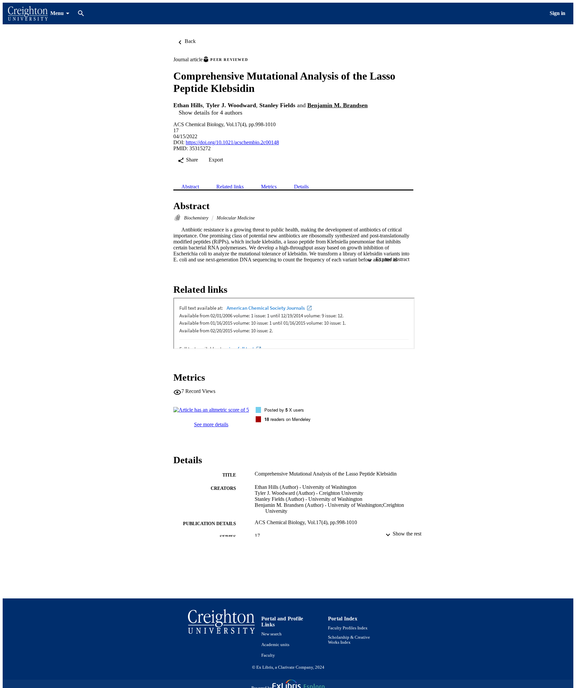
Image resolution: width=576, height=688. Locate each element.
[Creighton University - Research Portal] (28, 13)
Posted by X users (284, 410)
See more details (211, 424)
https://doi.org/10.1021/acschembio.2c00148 (232, 142)
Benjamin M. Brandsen (337, 105)
